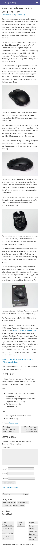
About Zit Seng (21, 524)
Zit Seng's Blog (9, 2)
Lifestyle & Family (9, 502)
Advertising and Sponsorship (7, 530)
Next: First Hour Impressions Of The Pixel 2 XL (30, 429)
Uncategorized (18, 506)
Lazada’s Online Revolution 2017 (24, 331)
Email (4, 473)
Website (5, 478)
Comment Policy (33, 538)
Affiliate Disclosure (6, 537)
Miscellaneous (23, 502)
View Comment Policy (10, 487)
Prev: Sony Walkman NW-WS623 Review (9, 429)
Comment (6, 448)
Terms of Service (33, 532)
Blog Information (7, 524)
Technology (20, 15)
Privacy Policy (32, 527)
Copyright (33, 523)
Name (4, 469)
